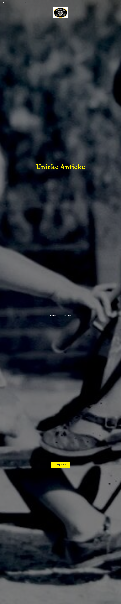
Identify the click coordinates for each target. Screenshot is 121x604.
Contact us (28, 3)
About (12, 3)
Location (19, 3)
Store (5, 3)
